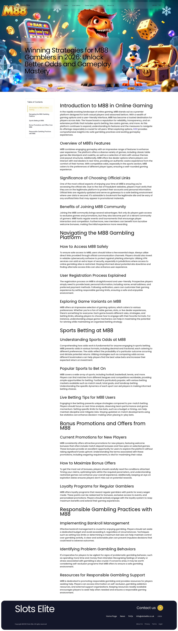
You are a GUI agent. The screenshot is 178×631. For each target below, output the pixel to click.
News (122, 616)
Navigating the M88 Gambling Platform (39, 115)
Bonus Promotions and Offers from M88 (41, 126)
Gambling (30, 42)
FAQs (130, 616)
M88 (135, 129)
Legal (160, 624)
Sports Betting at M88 (36, 120)
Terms (154, 624)
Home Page (111, 616)
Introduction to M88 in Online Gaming (39, 108)
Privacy (147, 624)
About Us (139, 624)
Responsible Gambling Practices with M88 (40, 132)
